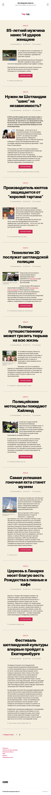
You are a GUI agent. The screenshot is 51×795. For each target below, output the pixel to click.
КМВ (3, 753)
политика (31, 171)
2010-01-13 (27, 415)
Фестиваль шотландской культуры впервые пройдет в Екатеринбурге (25, 647)
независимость (18, 171)
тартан (25, 236)
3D (9, 310)
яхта (16, 555)
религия (14, 624)
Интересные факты (8, 751)
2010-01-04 (28, 589)
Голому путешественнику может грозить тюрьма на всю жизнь (25, 333)
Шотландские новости (25, 3)
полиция (20, 310)
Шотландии (34, 279)
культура (19, 723)
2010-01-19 (27, 44)
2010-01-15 (27, 201)
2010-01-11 (27, 491)
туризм (37, 171)
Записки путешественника (10, 750)
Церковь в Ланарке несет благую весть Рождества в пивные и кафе (25, 577)
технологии (27, 310)
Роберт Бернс (25, 723)
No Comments (37, 44)
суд (21, 80)
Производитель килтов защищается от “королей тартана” (25, 192)
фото (31, 310)
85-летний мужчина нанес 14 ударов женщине (25, 35)
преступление (16, 80)
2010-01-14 (27, 345)
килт (13, 171)
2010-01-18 (27, 110)
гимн (10, 624)
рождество (19, 624)
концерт (14, 723)
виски (10, 171)
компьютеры (14, 310)
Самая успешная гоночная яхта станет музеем (25, 482)
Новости (25, 25)
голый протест (12, 385)
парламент (25, 171)
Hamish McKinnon (17, 44)
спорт (21, 461)
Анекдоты (5, 748)
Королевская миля (16, 236)
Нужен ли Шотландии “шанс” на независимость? (25, 101)
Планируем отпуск (7, 757)
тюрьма (29, 385)
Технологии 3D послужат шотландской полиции (25, 257)
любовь (11, 80)
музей (10, 555)
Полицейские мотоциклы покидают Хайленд (25, 406)
